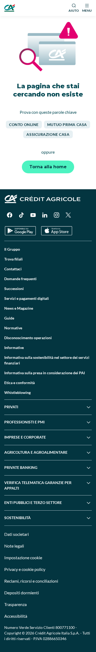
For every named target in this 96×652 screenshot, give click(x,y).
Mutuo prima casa (67, 124)
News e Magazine (18, 308)
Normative (13, 328)
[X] (68, 215)
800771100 (65, 627)
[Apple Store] (57, 230)
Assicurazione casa (47, 134)
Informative (14, 347)
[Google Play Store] (20, 230)
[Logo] (9, 8)
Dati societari (16, 534)
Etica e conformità (19, 382)
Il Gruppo (12, 249)
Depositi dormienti (21, 592)
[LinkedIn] (44, 215)
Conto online (24, 124)
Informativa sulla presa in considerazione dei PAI (44, 373)
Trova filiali (13, 259)
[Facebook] (9, 215)
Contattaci (13, 269)
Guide (9, 318)
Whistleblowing (17, 392)
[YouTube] (33, 215)
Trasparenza (15, 604)
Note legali (14, 545)
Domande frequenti (20, 278)
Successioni (14, 288)
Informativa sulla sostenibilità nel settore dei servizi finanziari (46, 360)
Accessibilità (15, 616)
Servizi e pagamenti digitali (26, 298)
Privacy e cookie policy (24, 569)
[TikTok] (21, 215)
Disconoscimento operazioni (28, 337)
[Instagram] (56, 215)
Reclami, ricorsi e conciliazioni (31, 580)
